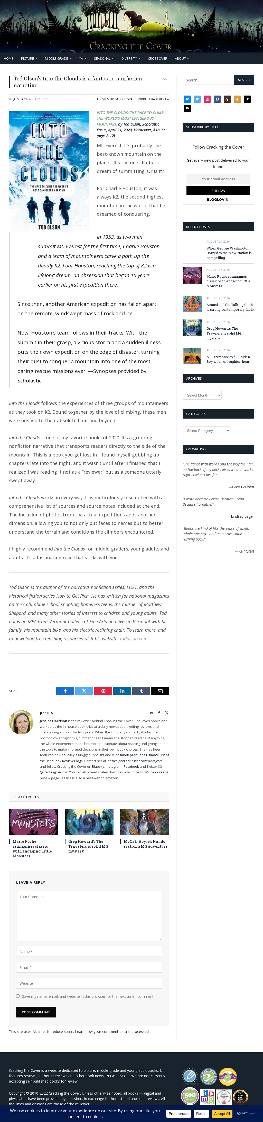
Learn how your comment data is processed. (112, 1031)
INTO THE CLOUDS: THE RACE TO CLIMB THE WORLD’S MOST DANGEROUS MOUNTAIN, (130, 118)
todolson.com (134, 639)
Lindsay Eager (242, 516)
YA (81, 58)
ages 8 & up (105, 99)
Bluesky (98, 766)
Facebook (131, 766)
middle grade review (153, 99)
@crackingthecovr (54, 772)
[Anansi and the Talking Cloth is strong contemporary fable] (192, 304)
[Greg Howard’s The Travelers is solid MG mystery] (89, 822)
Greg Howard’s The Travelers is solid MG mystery (88, 846)
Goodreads (159, 772)
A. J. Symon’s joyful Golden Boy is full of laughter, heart (228, 359)
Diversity (129, 58)
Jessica (18, 99)
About (180, 58)
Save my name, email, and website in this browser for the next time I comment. (88, 996)
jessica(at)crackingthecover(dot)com (135, 761)
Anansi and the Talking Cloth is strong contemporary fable (230, 307)
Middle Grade (56, 58)
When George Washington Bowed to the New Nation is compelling (229, 253)
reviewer (92, 778)
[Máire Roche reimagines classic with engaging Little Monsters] (33, 822)
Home (8, 58)
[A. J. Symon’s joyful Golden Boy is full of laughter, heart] (192, 356)
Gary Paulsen (243, 486)
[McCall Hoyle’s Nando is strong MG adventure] (144, 822)
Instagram (113, 766)
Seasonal (102, 58)
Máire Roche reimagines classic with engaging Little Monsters (32, 848)
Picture (27, 58)
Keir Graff (246, 551)
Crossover (157, 58)
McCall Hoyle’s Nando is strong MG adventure (145, 844)
